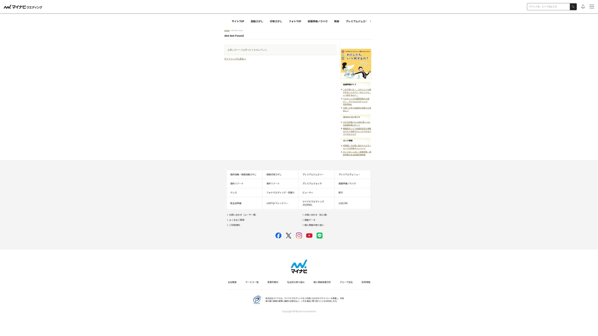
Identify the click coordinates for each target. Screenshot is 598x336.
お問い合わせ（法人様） (316, 214)
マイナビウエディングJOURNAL (313, 203)
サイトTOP (238, 21)
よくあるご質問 (236, 219)
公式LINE (343, 203)
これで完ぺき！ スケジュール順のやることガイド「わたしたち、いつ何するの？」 (357, 92)
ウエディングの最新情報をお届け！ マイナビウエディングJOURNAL (356, 101)
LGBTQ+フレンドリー (277, 203)
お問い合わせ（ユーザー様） (243, 214)
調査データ (309, 219)
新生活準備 (235, 203)
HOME (226, 31)
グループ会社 (346, 282)
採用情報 (366, 282)
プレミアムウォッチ (312, 183)
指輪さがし (257, 21)
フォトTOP (295, 21)
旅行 (341, 192)
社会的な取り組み (296, 282)
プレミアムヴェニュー (349, 174)
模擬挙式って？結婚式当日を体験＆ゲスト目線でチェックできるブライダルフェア (357, 131)
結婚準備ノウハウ (318, 21)
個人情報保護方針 (322, 282)
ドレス (233, 192)
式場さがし (276, 21)
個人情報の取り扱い (314, 224)
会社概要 (232, 282)
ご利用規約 (234, 224)
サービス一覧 (252, 282)
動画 (336, 21)
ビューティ (307, 192)
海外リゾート (273, 183)
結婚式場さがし (274, 174)
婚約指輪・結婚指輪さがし (243, 174)
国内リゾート (236, 183)
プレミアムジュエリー (358, 21)
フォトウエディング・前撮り (280, 192)
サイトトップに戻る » (235, 59)
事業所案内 (272, 282)
